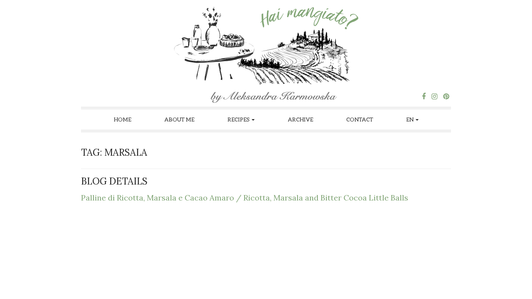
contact (359, 119)
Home (122, 119)
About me (179, 119)
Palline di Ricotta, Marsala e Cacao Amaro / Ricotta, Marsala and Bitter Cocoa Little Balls (244, 197)
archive (300, 119)
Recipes (239, 119)
